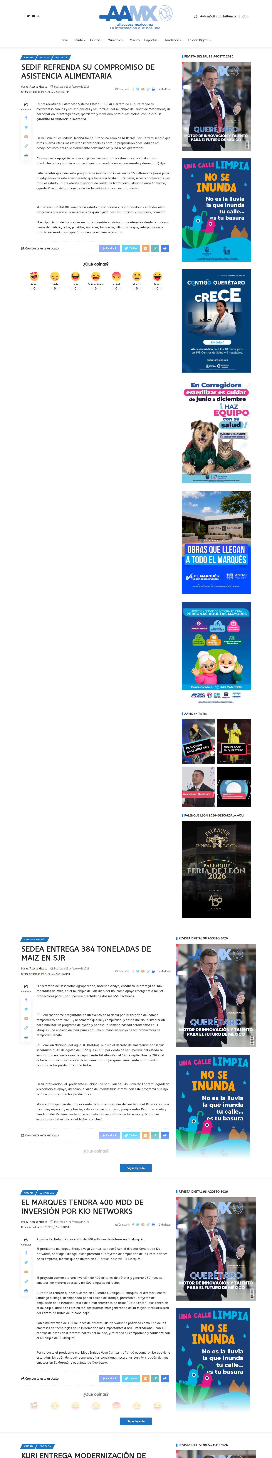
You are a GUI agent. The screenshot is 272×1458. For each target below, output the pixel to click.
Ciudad (28, 57)
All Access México (36, 86)
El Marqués (47, 1192)
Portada (61, 57)
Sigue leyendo (136, 1168)
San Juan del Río (34, 939)
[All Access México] (136, 16)
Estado (44, 57)
